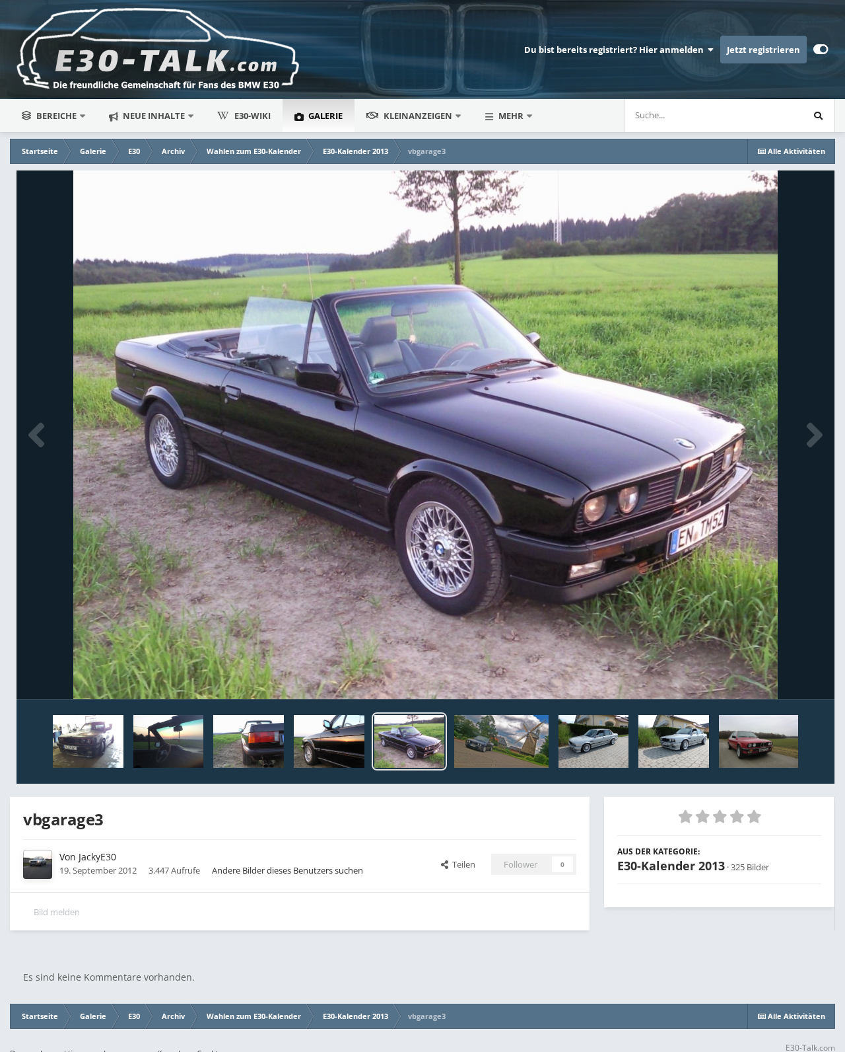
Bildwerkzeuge (776, 675)
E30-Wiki (252, 116)
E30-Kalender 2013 (671, 866)
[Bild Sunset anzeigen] (168, 741)
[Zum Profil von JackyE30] (37, 864)
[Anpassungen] (821, 49)
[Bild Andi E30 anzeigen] (593, 741)
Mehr (510, 116)
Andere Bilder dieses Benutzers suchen (287, 870)
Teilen (461, 864)
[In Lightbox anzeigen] (425, 434)
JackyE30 (97, 856)
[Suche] (817, 115)
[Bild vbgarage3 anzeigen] (409, 741)
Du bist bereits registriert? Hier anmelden (616, 50)
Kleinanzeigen (418, 116)
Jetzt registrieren (763, 50)
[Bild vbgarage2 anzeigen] (248, 741)
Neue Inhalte (153, 116)
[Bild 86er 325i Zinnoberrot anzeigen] (758, 741)
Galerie (324, 116)
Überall (770, 115)
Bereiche (56, 116)
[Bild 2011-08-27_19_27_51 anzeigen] (88, 741)
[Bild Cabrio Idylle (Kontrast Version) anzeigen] (501, 741)
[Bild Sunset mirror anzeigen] (329, 741)
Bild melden (57, 912)
